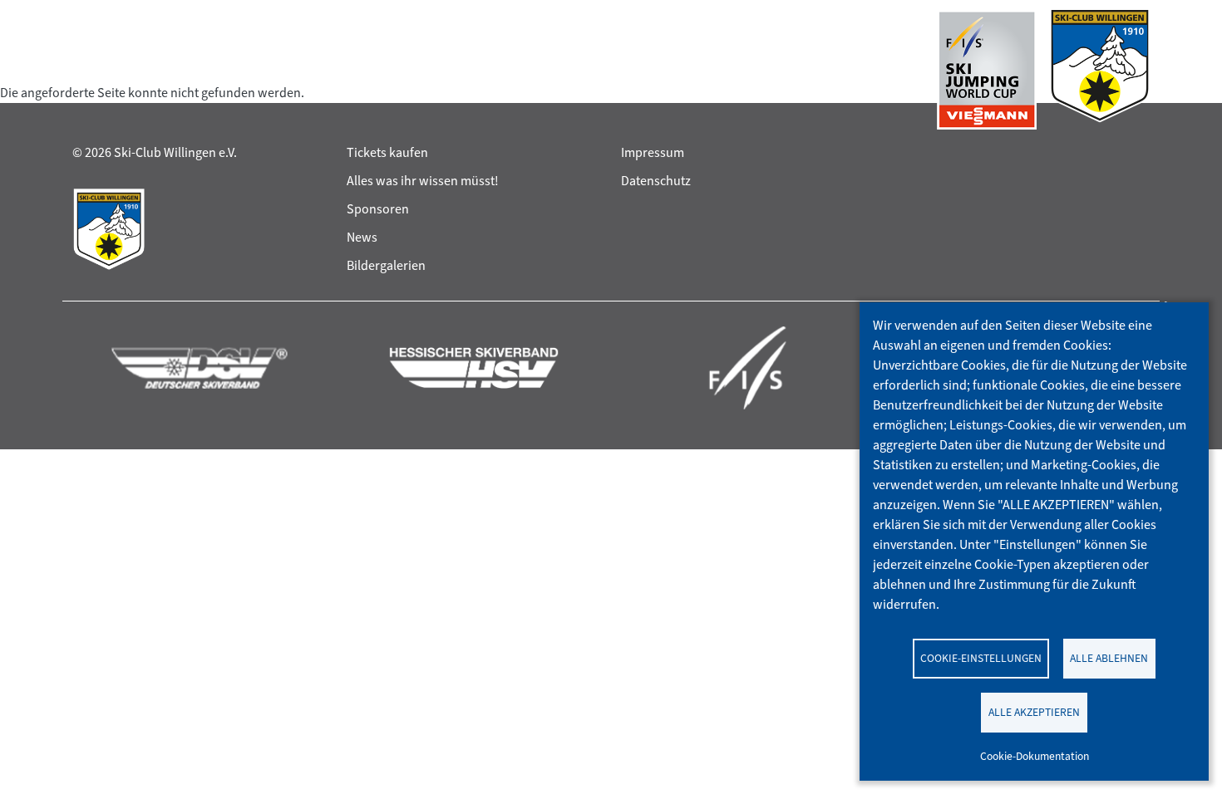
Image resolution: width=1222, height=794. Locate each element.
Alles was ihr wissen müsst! (423, 180)
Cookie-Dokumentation (1034, 755)
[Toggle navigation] (88, 69)
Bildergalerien (386, 265)
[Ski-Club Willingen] (1100, 70)
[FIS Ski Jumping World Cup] (987, 70)
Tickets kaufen (387, 152)
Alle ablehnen (1109, 657)
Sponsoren (378, 209)
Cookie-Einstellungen (981, 657)
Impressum (652, 152)
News (362, 237)
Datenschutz (656, 180)
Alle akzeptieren (1034, 711)
